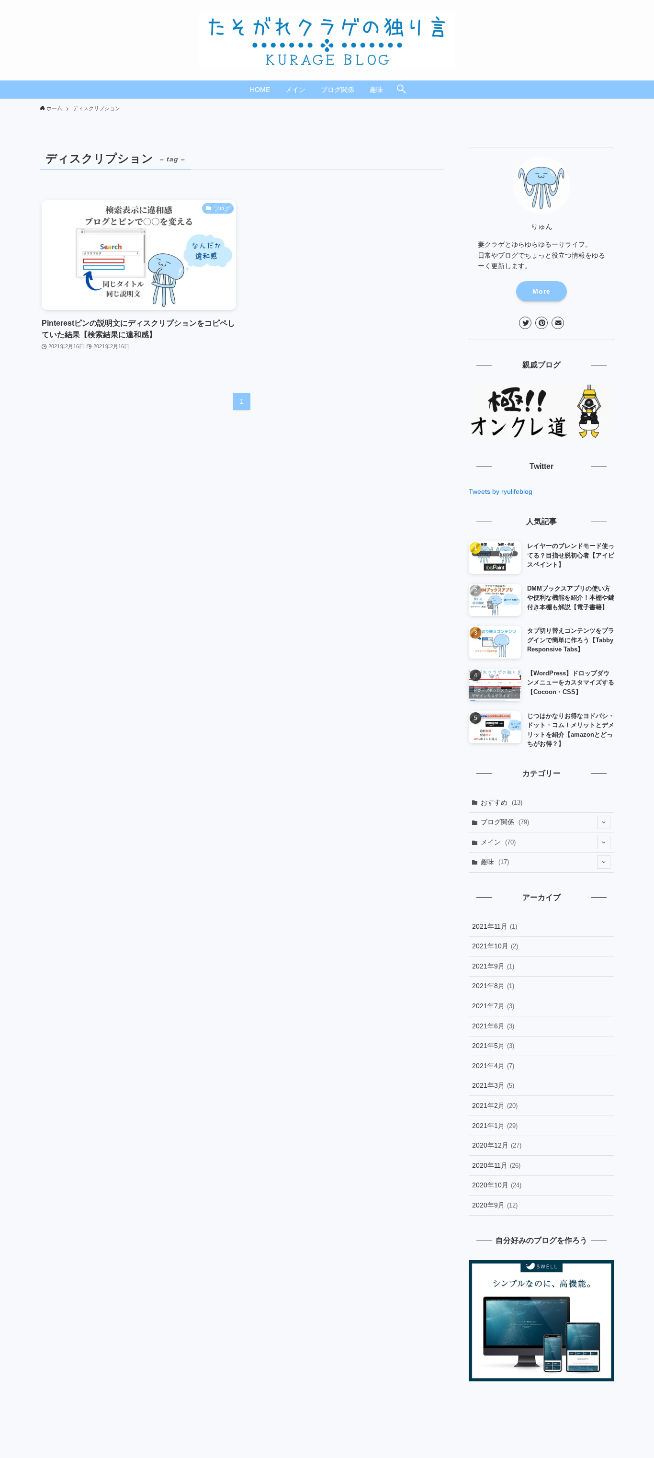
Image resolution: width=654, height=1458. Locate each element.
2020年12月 (496, 1145)
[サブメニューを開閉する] (603, 822)
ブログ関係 (505, 822)
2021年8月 (493, 986)
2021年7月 (493, 1006)
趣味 (495, 862)
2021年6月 (493, 1026)
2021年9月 (493, 966)
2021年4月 (493, 1066)
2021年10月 (495, 946)
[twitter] (525, 323)
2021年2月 (495, 1105)
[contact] (558, 323)
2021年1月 (495, 1125)
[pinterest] (541, 323)
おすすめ (501, 802)
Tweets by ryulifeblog (500, 491)
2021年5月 (493, 1045)
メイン (498, 842)
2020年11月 (496, 1165)
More (541, 291)
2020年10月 (496, 1185)
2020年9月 (495, 1205)
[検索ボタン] (401, 89)
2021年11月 (494, 926)
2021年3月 (493, 1085)
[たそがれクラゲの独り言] (327, 40)
